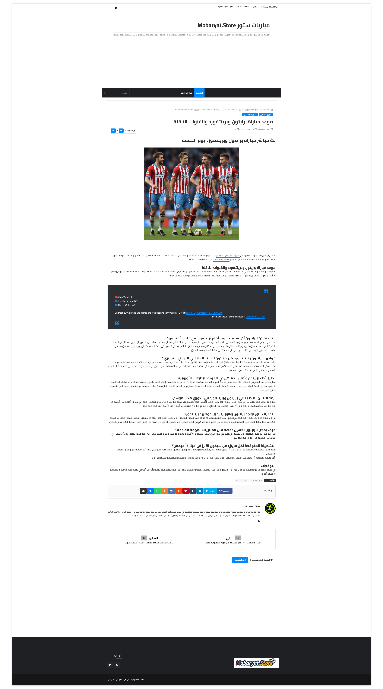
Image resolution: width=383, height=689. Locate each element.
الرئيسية (255, 6)
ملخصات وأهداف (242, 6)
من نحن (111, 679)
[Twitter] (111, 6)
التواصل (126, 679)
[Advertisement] (191, 63)
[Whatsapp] (157, 491)
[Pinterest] (185, 491)
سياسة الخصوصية (138, 679)
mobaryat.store (252, 506)
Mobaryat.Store (221, 259)
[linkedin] (199, 491)
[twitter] (110, 665)
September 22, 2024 (255, 316)
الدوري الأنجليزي (244, 109)
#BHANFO (190, 313)
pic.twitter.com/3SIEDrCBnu (209, 313)
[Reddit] (178, 491)
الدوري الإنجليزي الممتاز (228, 255)
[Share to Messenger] (150, 491)
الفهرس (119, 679)
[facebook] (116, 8)
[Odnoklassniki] (164, 491)
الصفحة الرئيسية (263, 109)
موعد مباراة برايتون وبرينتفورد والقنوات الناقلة (193, 109)
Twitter (211, 491)
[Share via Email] (143, 491)
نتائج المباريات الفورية (225, 6)
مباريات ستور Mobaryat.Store (234, 25)
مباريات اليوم (186, 93)
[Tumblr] (192, 491)
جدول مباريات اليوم (224, 109)
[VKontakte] (171, 491)
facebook (226, 491)
